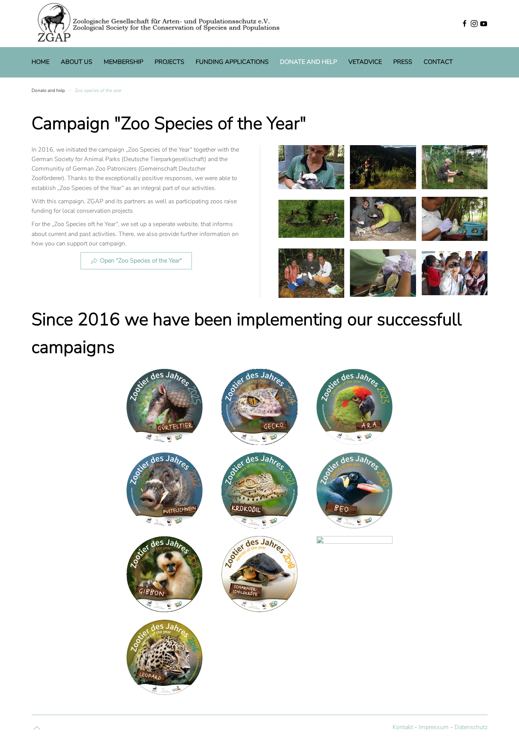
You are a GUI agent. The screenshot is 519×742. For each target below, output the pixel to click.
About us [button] (76, 62)
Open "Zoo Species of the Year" (141, 260)
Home (40, 62)
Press (402, 62)
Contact (438, 62)
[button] (439, 23)
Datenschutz (470, 727)
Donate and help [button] (308, 62)
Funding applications (232, 62)
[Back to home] (216, 23)
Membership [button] (123, 62)
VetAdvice (365, 62)
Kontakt (402, 727)
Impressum (433, 727)
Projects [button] (169, 62)
